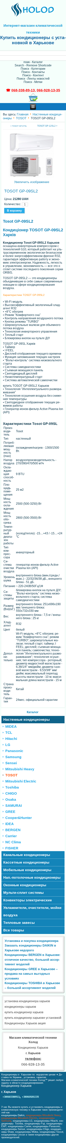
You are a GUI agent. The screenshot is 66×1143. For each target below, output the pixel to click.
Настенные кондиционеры (26, 719)
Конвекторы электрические (27, 900)
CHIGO (11, 793)
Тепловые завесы (19, 923)
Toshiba (12, 787)
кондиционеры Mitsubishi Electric (19, 1118)
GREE (10, 812)
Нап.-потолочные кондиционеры (31, 877)
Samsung (13, 757)
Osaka (10, 799)
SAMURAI (13, 806)
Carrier (11, 836)
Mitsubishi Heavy (19, 769)
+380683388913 (11, 1096)
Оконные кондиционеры (24, 885)
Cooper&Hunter (18, 818)
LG (7, 745)
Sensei (11, 763)
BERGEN (13, 830)
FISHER (11, 848)
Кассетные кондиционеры (26, 862)
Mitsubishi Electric (20, 781)
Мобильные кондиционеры (27, 870)
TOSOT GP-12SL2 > (47, 126)
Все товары (13, 930)
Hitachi (11, 739)
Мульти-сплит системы (23, 893)
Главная (22, 114)
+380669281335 (30, 1096)
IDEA (9, 824)
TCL (8, 733)
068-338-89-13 (23, 90)
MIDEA (11, 726)
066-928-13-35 (48, 90)
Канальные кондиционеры (26, 855)
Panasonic (14, 751)
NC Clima (13, 842)
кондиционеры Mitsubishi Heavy (43, 1115)
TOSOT (21, 118)
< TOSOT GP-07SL (18, 126)
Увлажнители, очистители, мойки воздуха (32, 911)
